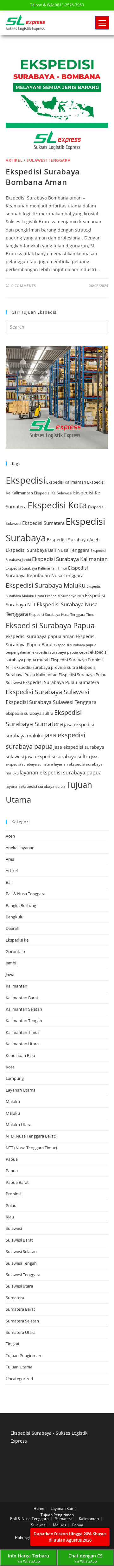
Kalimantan (16, 986)
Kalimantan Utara (22, 1044)
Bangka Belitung (21, 905)
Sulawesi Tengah (21, 1263)
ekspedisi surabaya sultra (29, 713)
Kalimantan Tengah (24, 1020)
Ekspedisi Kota (57, 505)
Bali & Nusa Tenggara (25, 894)
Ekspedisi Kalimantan (66, 482)
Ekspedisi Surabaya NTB (64, 596)
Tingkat (13, 1344)
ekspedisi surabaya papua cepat (60, 652)
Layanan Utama (20, 1090)
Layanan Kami (63, 1508)
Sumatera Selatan (22, 1321)
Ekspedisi (25, 480)
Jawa (10, 974)
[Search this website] (57, 326)
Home (39, 1508)
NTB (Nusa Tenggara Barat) (31, 1136)
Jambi (11, 963)
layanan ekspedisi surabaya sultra (36, 786)
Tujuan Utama (19, 1367)
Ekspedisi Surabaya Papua (50, 625)
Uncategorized (19, 1378)
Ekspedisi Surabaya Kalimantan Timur (36, 568)
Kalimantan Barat (22, 998)
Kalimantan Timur (22, 1032)
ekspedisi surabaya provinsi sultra (46, 667)
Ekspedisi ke (17, 940)
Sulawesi (14, 1228)
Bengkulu (14, 917)
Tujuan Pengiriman (23, 1355)
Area (10, 859)
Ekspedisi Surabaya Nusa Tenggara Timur (62, 614)
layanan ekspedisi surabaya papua (61, 772)
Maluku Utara (18, 1124)
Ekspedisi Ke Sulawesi (53, 493)
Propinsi (13, 1194)
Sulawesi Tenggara (48, 160)
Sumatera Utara (20, 1332)
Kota (10, 1067)
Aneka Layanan (20, 848)
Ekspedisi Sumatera (43, 523)
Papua (12, 1159)
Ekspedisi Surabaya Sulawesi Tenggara (51, 702)
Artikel (14, 160)
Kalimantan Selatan (24, 1009)
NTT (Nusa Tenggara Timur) (31, 1148)
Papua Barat (17, 1182)
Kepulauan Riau (20, 1055)
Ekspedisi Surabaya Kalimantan (70, 559)
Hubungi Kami (27, 1537)
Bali (9, 882)
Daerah (12, 928)
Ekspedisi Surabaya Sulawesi (47, 692)
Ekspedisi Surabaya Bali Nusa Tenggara (48, 550)
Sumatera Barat (20, 1309)
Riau (10, 1217)
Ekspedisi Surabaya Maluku (46, 585)
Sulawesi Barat (19, 1240)
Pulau (11, 1205)
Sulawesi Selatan (21, 1251)
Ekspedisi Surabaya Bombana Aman (43, 176)
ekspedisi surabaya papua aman (40, 636)
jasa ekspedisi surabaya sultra (57, 756)
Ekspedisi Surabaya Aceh (73, 540)
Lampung (15, 1078)
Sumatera (15, 1298)
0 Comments (23, 285)
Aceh (10, 836)
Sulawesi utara (19, 1286)
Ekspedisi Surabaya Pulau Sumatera (61, 682)
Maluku (13, 1101)
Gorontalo (15, 951)
